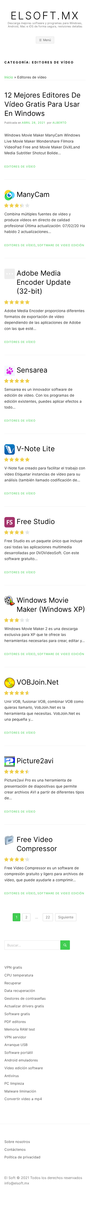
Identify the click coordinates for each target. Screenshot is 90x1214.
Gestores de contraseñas (25, 998)
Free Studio (36, 521)
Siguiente (65, 917)
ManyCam (33, 194)
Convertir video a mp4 (23, 1099)
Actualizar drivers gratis (24, 1006)
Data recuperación (19, 990)
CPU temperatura (18, 975)
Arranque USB (16, 1045)
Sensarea (32, 370)
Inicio (8, 77)
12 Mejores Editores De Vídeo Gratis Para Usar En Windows (42, 104)
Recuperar (12, 983)
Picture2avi (35, 761)
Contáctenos (15, 1149)
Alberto (59, 122)
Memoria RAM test (19, 1029)
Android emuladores (21, 1060)
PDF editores (15, 1021)
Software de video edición (60, 245)
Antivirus (11, 1076)
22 (48, 917)
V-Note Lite (36, 448)
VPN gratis (13, 967)
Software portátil (18, 1052)
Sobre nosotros (17, 1141)
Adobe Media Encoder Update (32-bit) (44, 282)
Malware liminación (20, 1091)
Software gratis (17, 1014)
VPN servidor (15, 1037)
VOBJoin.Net (38, 682)
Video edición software (23, 1068)
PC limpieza (14, 1083)
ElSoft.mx (45, 15)
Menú (47, 40)
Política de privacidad (22, 1157)
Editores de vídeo (20, 166)
